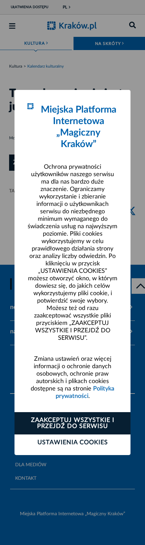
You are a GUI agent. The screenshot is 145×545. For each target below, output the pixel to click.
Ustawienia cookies (72, 443)
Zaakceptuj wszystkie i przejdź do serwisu (72, 423)
